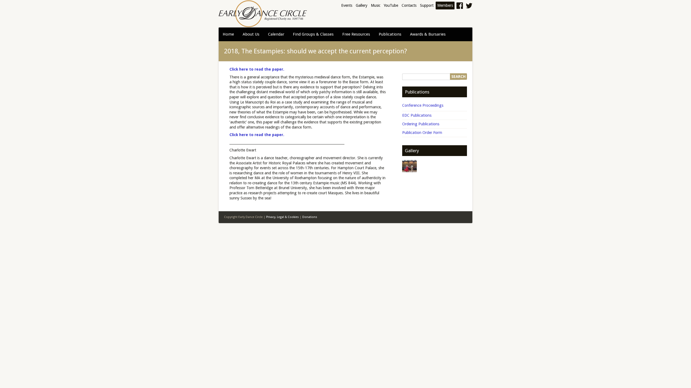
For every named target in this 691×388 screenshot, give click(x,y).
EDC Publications (417, 115)
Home (228, 34)
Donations (309, 217)
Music (375, 5)
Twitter (468, 5)
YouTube (391, 5)
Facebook (459, 5)
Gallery (361, 5)
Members (445, 5)
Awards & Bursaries (428, 34)
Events (346, 5)
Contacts (409, 5)
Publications (390, 34)
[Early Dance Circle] (263, 13)
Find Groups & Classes (313, 34)
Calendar (276, 34)
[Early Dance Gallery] (409, 166)
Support (426, 5)
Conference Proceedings (422, 105)
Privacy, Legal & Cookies (282, 217)
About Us (251, 34)
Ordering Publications (420, 124)
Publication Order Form (422, 132)
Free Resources (356, 34)
